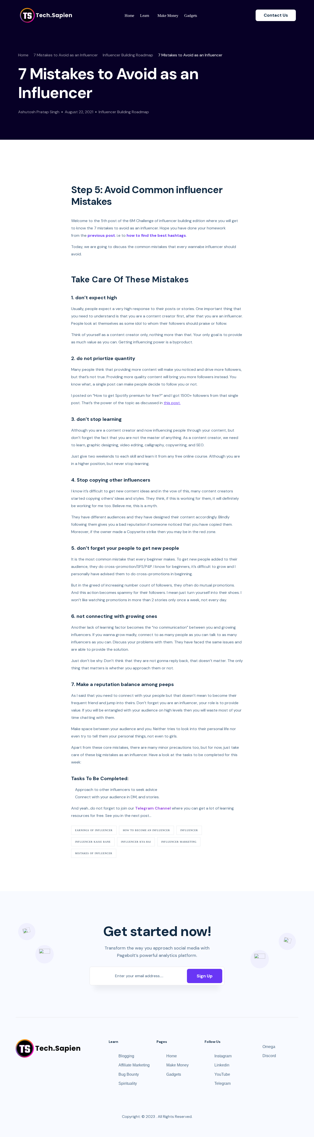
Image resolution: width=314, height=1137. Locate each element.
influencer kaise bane (93, 841)
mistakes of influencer (93, 853)
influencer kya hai (136, 841)
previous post (101, 235)
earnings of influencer (94, 830)
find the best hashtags (163, 235)
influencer (189, 830)
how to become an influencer (146, 830)
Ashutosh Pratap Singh (38, 111)
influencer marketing (178, 841)
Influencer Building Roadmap (124, 111)
